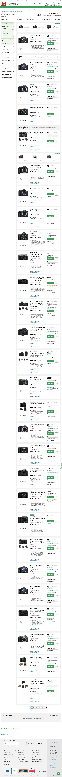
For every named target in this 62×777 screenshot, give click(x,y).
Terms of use (31, 775)
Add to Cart (50, 43)
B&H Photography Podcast (37, 761)
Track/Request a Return (9, 754)
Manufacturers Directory (23, 761)
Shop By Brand (7, 762)
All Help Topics (7, 764)
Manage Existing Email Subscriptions (11, 746)
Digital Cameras (11, 11)
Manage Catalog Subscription (10, 756)
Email (6, 743)
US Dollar (55, 742)
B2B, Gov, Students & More (11, 0)
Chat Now (54, 57)
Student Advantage (36, 754)
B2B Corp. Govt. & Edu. (36, 756)
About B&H (20, 752)
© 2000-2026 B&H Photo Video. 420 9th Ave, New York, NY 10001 (15, 775)
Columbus (29, 9)
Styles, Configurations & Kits (35, 150)
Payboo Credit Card (22, 757)
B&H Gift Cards (53, 765)
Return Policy (7, 752)
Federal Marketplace (36, 752)
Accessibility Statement (53, 775)
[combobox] (50, 19)
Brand (7, 19)
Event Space (34, 757)
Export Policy (44, 775)
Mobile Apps (43, 771)
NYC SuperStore (47, 0)
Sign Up (23, 743)
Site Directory (7, 761)
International (7, 759)
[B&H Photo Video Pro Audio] (4, 4)
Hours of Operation (22, 756)
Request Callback (55, 757)
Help (54, 0)
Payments (6, 757)
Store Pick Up (53, 763)
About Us (51, 0)
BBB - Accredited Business (7, 771)
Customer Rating (30, 19)
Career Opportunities (22, 762)
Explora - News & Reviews (37, 759)
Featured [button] (48, 19)
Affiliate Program (21, 759)
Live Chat (57, 0)
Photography (6, 11)
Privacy (38, 775)
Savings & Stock (20, 19)
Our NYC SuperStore (22, 754)
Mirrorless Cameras (18, 11)
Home (2, 11)
